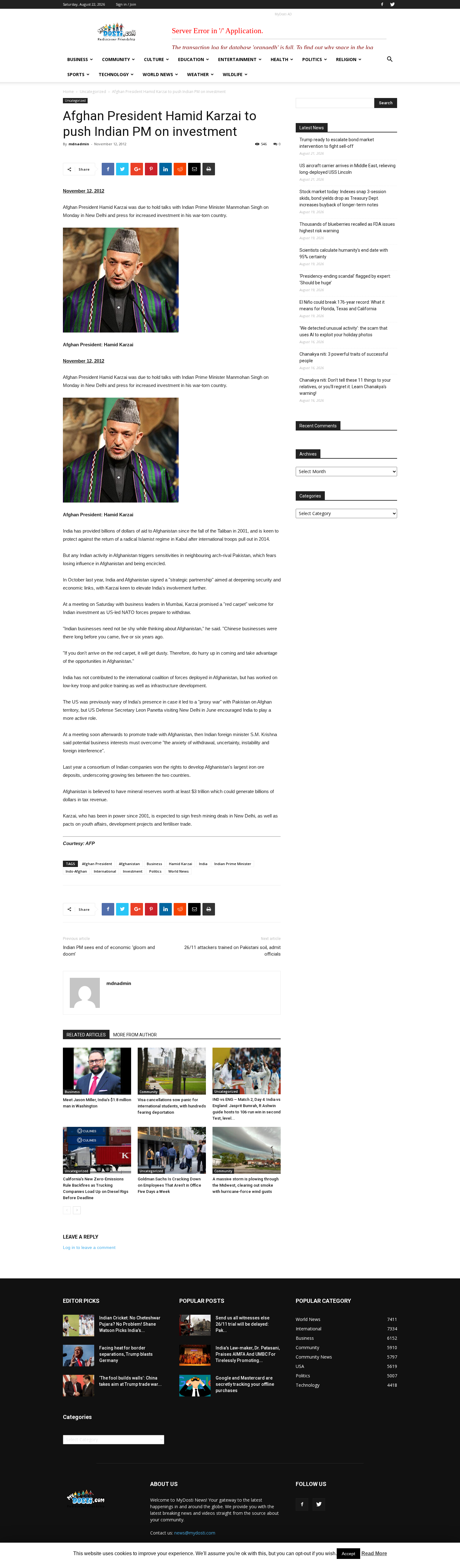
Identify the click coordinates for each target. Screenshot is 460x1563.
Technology (114, 74)
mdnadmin (79, 144)
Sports (75, 74)
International (105, 871)
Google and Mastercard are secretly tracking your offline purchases (245, 1384)
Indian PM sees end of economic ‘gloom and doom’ (109, 951)
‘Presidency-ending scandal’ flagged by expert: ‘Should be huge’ (345, 279)
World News (158, 74)
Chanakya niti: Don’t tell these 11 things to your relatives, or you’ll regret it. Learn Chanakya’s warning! (345, 387)
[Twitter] (392, 4)
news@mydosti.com (194, 1533)
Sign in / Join (126, 4)
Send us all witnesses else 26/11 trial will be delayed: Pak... (242, 1324)
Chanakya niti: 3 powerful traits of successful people (343, 357)
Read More (374, 1553)
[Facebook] (382, 4)
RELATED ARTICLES (86, 1034)
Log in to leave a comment (89, 1247)
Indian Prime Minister (232, 863)
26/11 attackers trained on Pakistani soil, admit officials (232, 951)
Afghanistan (129, 863)
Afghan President (97, 863)
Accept (348, 1553)
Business (77, 59)
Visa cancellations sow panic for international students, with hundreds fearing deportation (172, 1106)
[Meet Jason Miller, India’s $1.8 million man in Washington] (97, 1071)
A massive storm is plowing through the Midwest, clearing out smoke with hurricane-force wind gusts (245, 1185)
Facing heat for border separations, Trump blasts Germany (126, 1354)
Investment (132, 871)
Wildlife (233, 74)
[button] (389, 60)
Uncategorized (93, 91)
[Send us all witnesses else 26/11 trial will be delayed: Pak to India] (195, 1325)
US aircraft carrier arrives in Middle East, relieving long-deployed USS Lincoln (347, 169)
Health (279, 59)
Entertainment (237, 59)
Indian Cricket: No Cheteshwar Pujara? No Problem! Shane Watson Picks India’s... (130, 1324)
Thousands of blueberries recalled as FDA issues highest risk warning (347, 227)
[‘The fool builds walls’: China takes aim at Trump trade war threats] (78, 1385)
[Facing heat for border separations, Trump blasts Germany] (78, 1355)
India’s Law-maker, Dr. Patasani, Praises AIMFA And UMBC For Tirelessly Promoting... (248, 1354)
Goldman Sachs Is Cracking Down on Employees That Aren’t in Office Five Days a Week (169, 1185)
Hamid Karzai (180, 863)
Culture (154, 59)
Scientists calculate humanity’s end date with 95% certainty (343, 253)
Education (191, 59)
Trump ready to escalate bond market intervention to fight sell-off (336, 143)
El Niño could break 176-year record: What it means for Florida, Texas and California (342, 305)
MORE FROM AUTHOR (135, 1034)
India (203, 863)
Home (68, 91)
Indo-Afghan (76, 871)
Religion (346, 59)
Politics (312, 59)
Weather (198, 74)
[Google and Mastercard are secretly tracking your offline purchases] (195, 1385)
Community (116, 59)
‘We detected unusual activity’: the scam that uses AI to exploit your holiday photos (343, 331)
